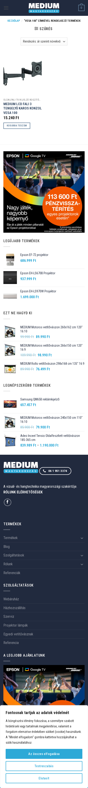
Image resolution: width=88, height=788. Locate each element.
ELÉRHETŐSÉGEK (30, 492)
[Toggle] (82, 538)
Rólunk (8, 564)
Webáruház (11, 599)
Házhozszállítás (14, 608)
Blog (6, 546)
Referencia (11, 643)
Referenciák (11, 573)
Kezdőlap (13, 20)
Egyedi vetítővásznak (18, 634)
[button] (6, 7)
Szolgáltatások (13, 555)
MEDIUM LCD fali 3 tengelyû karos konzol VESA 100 (22, 108)
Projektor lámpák (15, 625)
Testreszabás (44, 766)
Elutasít (44, 778)
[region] (44, 746)
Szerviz (8, 616)
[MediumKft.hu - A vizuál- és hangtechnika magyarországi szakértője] (44, 8)
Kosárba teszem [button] (17, 125)
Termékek (10, 538)
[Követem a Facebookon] (7, 502)
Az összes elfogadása (44, 754)
